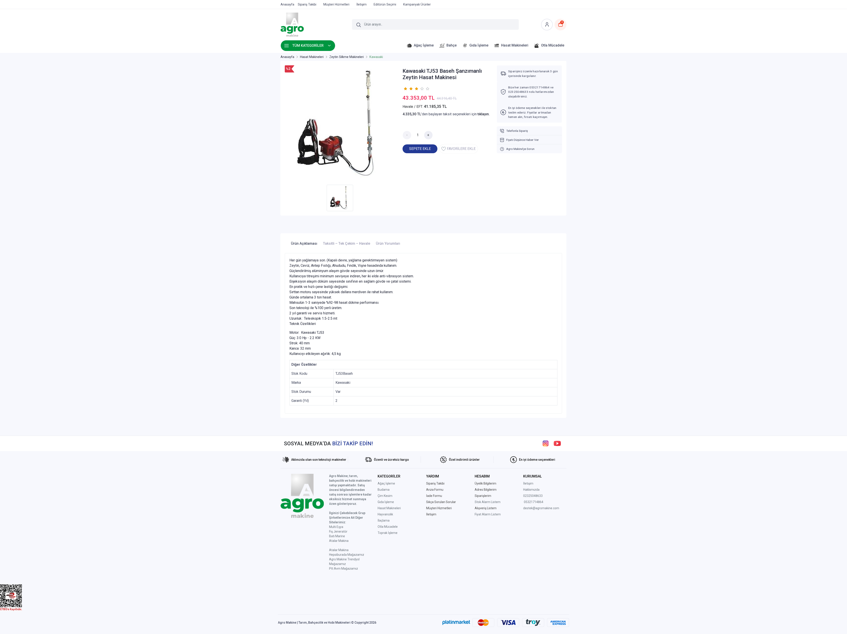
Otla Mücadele (388, 526)
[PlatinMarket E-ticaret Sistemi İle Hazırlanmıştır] (456, 622)
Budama (384, 489)
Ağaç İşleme (386, 483)
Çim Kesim (385, 496)
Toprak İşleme (387, 533)
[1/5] (405, 88)
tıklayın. (484, 114)
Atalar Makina (339, 541)
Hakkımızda (531, 489)
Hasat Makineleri (389, 508)
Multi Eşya (336, 527)
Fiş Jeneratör (338, 531)
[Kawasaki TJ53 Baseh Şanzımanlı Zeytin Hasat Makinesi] (341, 124)
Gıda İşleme (386, 502)
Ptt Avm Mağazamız (343, 568)
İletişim (528, 483)
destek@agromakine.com (541, 508)
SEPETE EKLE (420, 149)
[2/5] (408, 88)
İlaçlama (384, 520)
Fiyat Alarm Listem (488, 514)
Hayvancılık (385, 514)
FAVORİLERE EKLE (461, 149)
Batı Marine (337, 536)
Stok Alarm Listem (487, 502)
